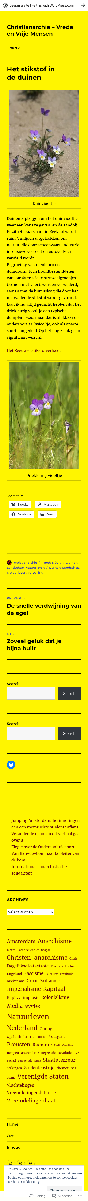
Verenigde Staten (43, 1076)
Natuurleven (35, 567)
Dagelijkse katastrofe (28, 966)
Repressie (48, 1053)
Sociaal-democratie (19, 1060)
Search (13, 684)
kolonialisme (55, 997)
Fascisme (33, 973)
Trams (11, 1077)
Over (11, 1136)
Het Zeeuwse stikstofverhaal (33, 350)
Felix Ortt (52, 974)
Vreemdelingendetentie (31, 1092)
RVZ (76, 1053)
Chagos (45, 950)
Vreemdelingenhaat (31, 1101)
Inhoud (14, 1147)
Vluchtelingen (20, 1085)
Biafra (11, 950)
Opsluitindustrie (20, 1037)
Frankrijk (66, 974)
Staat (37, 1060)
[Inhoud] (31, 1164)
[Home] (11, 1164)
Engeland (14, 974)
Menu (14, 47)
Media (15, 1006)
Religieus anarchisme (23, 1053)
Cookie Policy (30, 1182)
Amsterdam (21, 941)
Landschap (15, 567)
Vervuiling (35, 572)
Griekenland (16, 981)
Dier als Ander (62, 966)
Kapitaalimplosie (23, 997)
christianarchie (25, 562)
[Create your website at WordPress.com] (44, 5)
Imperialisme (24, 989)
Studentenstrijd (39, 1067)
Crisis (73, 958)
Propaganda (57, 1037)
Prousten (18, 1044)
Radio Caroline (63, 1045)
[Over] (21, 1164)
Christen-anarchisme (37, 957)
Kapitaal (54, 988)
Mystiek (32, 1006)
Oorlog (46, 1028)
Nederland (22, 1028)
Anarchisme (55, 941)
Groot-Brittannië (43, 980)
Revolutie (65, 1053)
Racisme (42, 1045)
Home (13, 1124)
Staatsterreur (59, 1060)
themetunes (66, 1068)
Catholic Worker (28, 950)
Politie (41, 1037)
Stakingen (14, 1068)
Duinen (71, 562)
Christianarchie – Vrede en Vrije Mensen (40, 30)
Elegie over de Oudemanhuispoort (43, 846)
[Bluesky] (11, 765)
